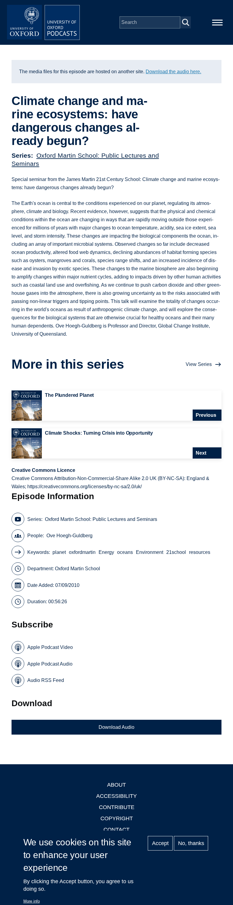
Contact (116, 830)
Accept (160, 843)
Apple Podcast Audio (50, 663)
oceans (125, 552)
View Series (199, 364)
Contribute (116, 807)
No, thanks (191, 843)
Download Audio (116, 727)
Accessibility (116, 796)
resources (199, 552)
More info (31, 901)
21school (176, 552)
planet (59, 552)
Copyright (116, 818)
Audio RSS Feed (45, 680)
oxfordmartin (82, 552)
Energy (106, 552)
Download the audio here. (173, 71)
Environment (149, 552)
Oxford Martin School (77, 568)
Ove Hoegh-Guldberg (69, 535)
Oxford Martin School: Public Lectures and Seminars (101, 519)
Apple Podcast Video (50, 647)
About (116, 785)
